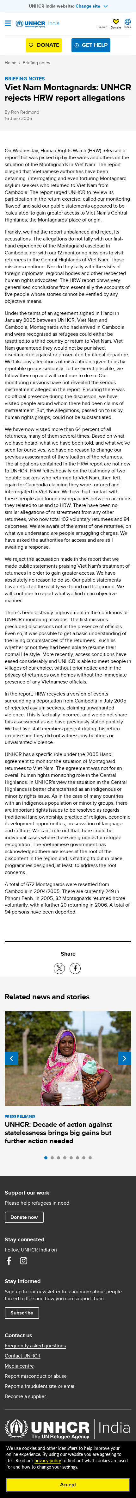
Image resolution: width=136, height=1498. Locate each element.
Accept (68, 1484)
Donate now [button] (24, 1217)
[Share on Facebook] (75, 968)
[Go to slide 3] (60, 1159)
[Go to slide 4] (66, 1159)
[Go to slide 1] (47, 1159)
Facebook (9, 1261)
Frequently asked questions (35, 1345)
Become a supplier (25, 1396)
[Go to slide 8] (92, 1159)
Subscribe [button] (21, 1312)
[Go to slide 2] (54, 1159)
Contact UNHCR (22, 1355)
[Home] (37, 24)
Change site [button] (88, 6)
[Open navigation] (8, 24)
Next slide (124, 1058)
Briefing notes (36, 62)
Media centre (19, 1366)
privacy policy (47, 1461)
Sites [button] (127, 27)
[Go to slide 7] (85, 1159)
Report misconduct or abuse (36, 1376)
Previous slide (11, 1058)
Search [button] (103, 27)
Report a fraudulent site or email (40, 1386)
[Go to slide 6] (79, 1159)
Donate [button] (116, 27)
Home (10, 62)
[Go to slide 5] (73, 1159)
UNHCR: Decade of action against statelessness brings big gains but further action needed (58, 1132)
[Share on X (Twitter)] (59, 968)
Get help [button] (95, 45)
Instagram (23, 1261)
